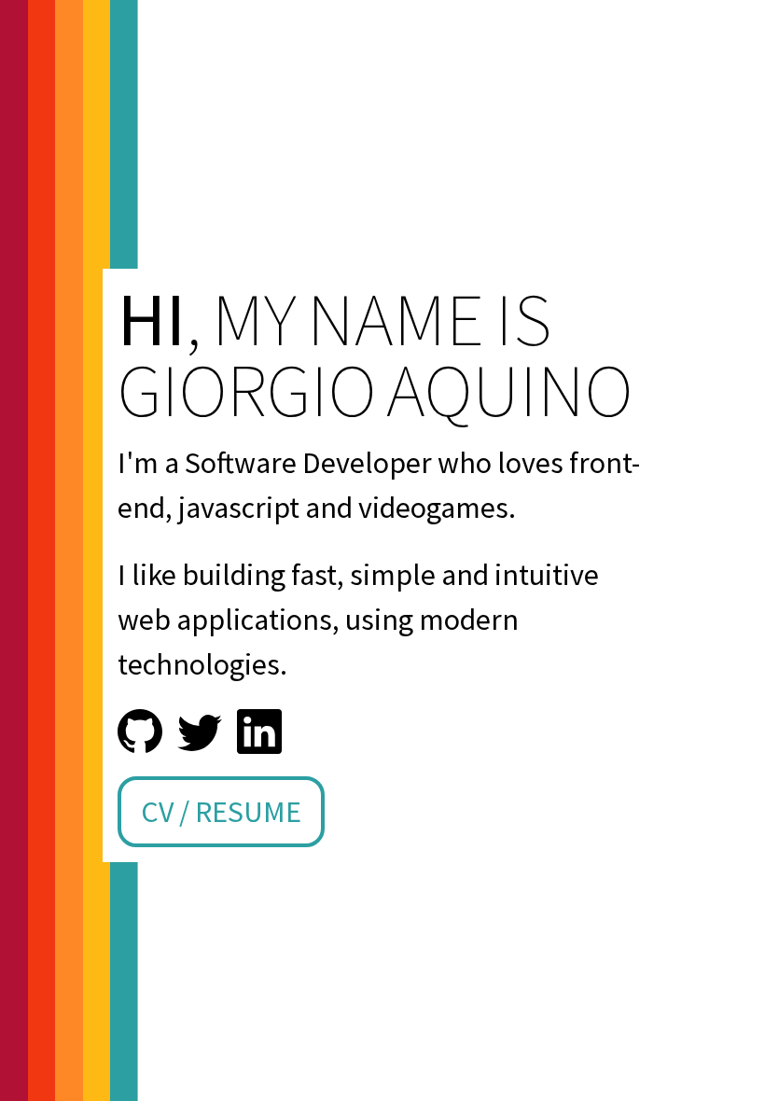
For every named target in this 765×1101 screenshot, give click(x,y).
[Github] (140, 731)
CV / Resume (221, 811)
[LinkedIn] (259, 731)
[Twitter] (199, 731)
